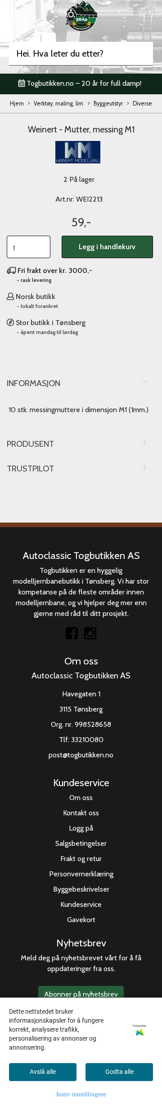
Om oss (81, 797)
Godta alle (119, 1071)
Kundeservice (81, 904)
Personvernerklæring (81, 874)
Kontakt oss (81, 813)
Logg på (81, 828)
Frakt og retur (81, 858)
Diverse (142, 103)
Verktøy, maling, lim (58, 103)
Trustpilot (30, 468)
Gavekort (81, 919)
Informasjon (33, 383)
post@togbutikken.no (81, 755)
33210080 (87, 739)
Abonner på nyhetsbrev (81, 994)
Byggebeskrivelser (81, 889)
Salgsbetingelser (81, 843)
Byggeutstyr (108, 103)
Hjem (17, 103)
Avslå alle (43, 1071)
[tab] (81, 383)
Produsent (30, 444)
